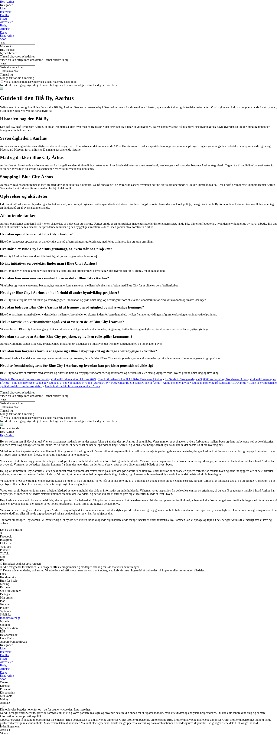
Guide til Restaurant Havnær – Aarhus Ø (24, 379)
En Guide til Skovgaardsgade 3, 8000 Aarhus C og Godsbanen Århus (206, 379)
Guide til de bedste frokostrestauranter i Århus (72, 386)
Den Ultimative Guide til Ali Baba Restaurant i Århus (130, 379)
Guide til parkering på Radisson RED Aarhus (219, 382)
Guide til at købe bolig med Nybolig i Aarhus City (79, 382)
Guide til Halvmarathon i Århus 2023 (73, 379)
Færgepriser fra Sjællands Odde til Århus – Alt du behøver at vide (150, 382)
